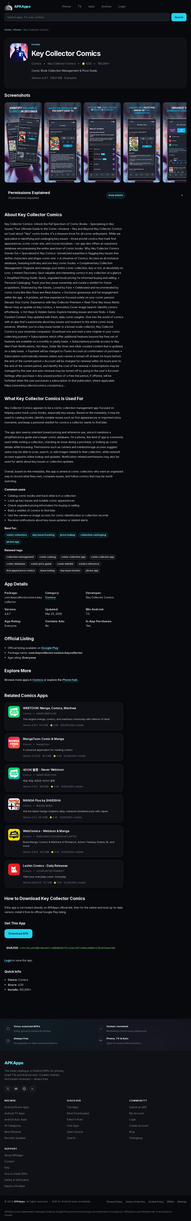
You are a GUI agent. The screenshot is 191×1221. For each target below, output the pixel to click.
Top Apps (72, 1107)
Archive (106, 6)
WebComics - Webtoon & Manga (46, 831)
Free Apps (73, 1125)
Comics (50, 597)
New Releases (12, 1131)
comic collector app (102, 556)
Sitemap (182, 1201)
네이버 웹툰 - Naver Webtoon (43, 769)
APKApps (14, 1062)
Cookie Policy (156, 1201)
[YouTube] (16, 1088)
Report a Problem (14, 1186)
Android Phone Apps (16, 1107)
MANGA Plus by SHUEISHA (42, 800)
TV (80, 6)
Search (179, 17)
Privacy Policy (114, 1201)
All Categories (12, 1125)
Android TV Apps (14, 1113)
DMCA (170, 1201)
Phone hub (70, 680)
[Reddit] (24, 1088)
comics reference (89, 563)
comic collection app (73, 556)
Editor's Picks (75, 1119)
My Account (136, 1113)
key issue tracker (70, 570)
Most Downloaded (78, 1113)
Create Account (138, 1125)
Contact (9, 1161)
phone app (92, 570)
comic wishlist (65, 563)
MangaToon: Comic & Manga (43, 739)
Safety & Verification (16, 1179)
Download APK (18, 933)
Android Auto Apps (15, 1119)
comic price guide (41, 563)
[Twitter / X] (7, 1088)
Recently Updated (14, 1138)
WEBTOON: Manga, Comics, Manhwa (49, 708)
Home (7, 29)
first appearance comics (21, 570)
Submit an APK (138, 1107)
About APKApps (13, 1155)
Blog (132, 1131)
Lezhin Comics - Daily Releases (45, 866)
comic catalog (47, 556)
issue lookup (47, 570)
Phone (66, 6)
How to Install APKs (15, 1173)
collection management (20, 556)
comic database (16, 563)
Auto (92, 6)
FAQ (7, 1167)
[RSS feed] (32, 1088)
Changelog (135, 1138)
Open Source (75, 1131)
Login (122, 6)
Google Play (49, 648)
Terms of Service (135, 1201)
